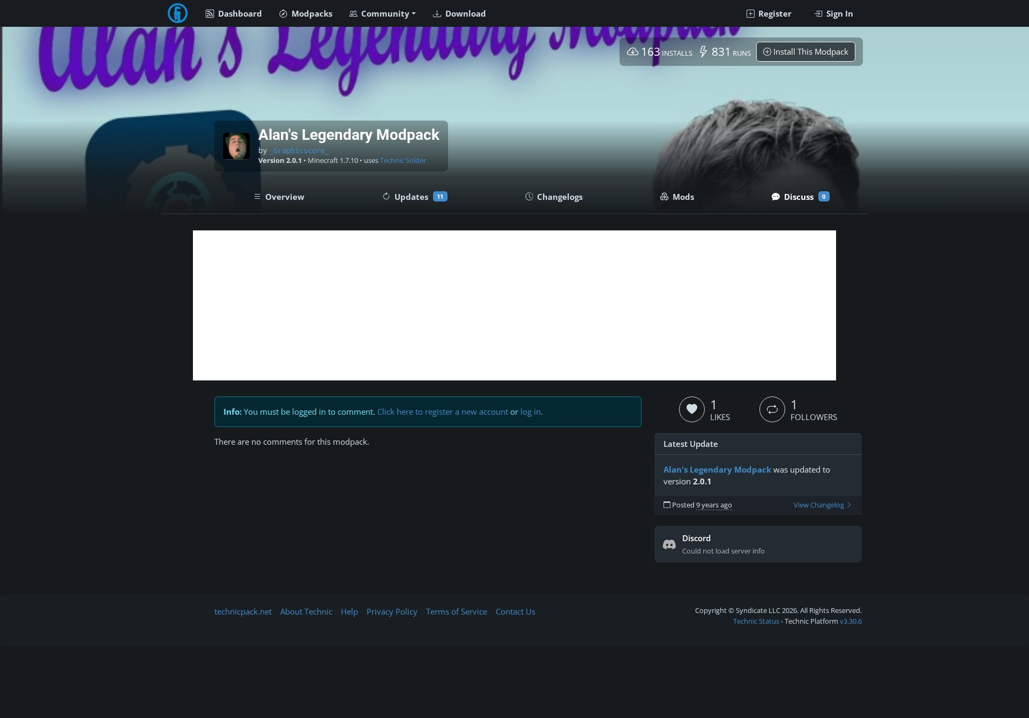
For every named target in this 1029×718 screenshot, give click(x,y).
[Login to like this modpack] (692, 409)
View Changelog (820, 505)
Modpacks (310, 13)
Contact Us (515, 611)
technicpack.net (243, 611)
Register (774, 13)
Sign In (838, 13)
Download (464, 13)
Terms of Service (456, 611)
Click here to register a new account (442, 411)
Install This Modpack (809, 51)
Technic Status (756, 621)
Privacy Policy (392, 611)
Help (349, 611)
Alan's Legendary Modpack (717, 469)
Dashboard (239, 13)
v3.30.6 (851, 621)
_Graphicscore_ (299, 150)
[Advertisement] (514, 305)
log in (530, 411)
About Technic (306, 611)
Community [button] (384, 13)
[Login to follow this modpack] (772, 409)
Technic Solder (403, 160)
